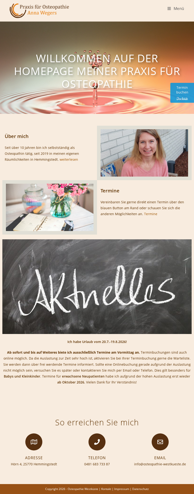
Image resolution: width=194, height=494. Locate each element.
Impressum (121, 489)
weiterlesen (69, 159)
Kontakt (106, 489)
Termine (150, 214)
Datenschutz (140, 489)
